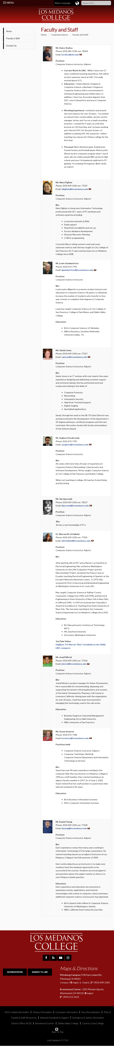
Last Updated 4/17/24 (57, 1040)
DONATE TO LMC (40, 972)
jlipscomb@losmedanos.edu (75, 505)
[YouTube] (60, 958)
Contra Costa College (93, 1023)
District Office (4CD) (21, 1023)
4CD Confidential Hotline (16, 1012)
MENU (10, 2)
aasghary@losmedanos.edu (74, 444)
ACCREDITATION (15, 972)
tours (86, 982)
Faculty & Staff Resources (24, 1018)
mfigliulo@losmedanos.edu (74, 189)
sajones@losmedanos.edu (74, 357)
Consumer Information (67, 1012)
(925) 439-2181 (102, 982)
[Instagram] (68, 958)
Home (9, 31)
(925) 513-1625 (70, 996)
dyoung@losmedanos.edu (74, 828)
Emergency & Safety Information (88, 1018)
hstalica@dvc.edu (70, 54)
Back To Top (57, 1032)
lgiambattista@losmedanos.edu (77, 270)
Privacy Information (42, 1012)
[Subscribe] (53, 958)
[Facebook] (46, 958)
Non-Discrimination (90, 1012)
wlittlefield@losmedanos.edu (76, 540)
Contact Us (11, 45)
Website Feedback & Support (54, 1018)
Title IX (107, 1012)
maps (75, 982)
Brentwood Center (44, 1023)
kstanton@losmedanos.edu (75, 738)
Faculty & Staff (13, 38)
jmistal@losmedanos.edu (73, 664)
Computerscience (59, 34)
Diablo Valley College (68, 1023)
